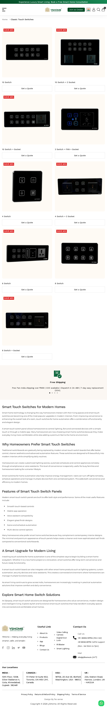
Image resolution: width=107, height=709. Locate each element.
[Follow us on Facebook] (3, 647)
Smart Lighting (63, 649)
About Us (43, 633)
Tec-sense (58, 699)
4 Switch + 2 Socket (64, 216)
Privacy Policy (27, 694)
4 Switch (6, 216)
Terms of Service (78, 694)
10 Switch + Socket (11, 149)
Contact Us (44, 650)
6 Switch (6, 283)
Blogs (42, 645)
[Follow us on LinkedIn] (13, 647)
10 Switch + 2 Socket (65, 82)
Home (5, 19)
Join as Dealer (76, 9)
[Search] (98, 9)
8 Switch (59, 283)
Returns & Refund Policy (45, 694)
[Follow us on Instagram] (8, 647)
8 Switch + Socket (11, 350)
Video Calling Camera (62, 633)
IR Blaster (61, 644)
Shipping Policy (63, 694)
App (41, 641)
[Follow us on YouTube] (23, 647)
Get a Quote (27, 88)
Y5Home (8, 600)
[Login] (93, 9)
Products (44, 637)
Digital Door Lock (62, 639)
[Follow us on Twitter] (18, 647)
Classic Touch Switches (22, 19)
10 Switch (7, 82)
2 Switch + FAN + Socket (67, 149)
